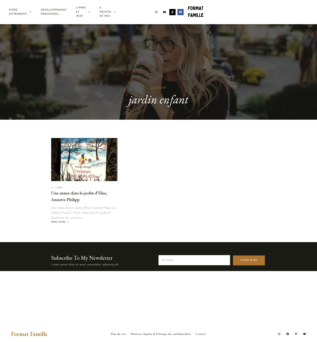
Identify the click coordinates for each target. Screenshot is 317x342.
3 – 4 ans (56, 188)
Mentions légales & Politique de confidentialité (161, 334)
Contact (201, 334)
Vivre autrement (18, 12)
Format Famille (29, 334)
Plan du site (118, 334)
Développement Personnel (54, 12)
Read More (58, 222)
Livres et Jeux (81, 11)
